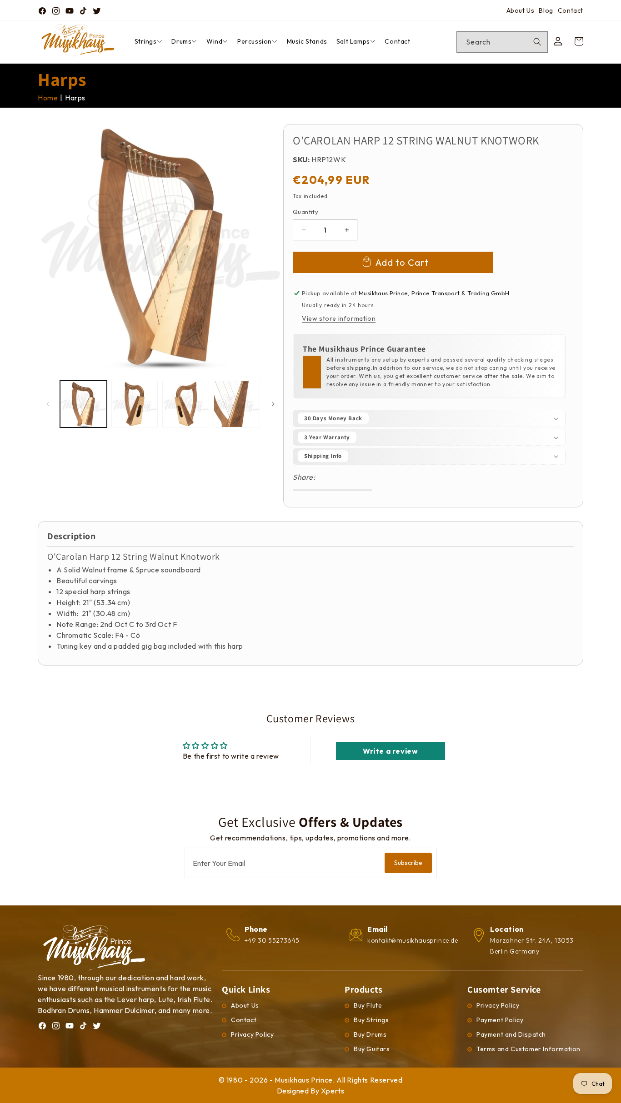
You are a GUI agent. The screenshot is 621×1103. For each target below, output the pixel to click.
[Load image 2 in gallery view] (134, 404)
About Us (520, 10)
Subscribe (408, 863)
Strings (146, 41)
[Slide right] (273, 404)
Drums (181, 41)
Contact (570, 10)
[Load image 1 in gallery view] (83, 404)
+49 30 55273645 (272, 940)
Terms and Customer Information (528, 1049)
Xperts (333, 1090)
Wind (214, 41)
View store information (339, 318)
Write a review (390, 750)
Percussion (254, 41)
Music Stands (307, 41)
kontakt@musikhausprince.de (412, 940)
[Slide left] (48, 404)
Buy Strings (371, 1020)
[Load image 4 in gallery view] (237, 404)
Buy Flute (368, 1005)
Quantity (305, 211)
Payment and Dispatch (511, 1034)
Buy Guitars (372, 1049)
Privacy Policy (252, 1034)
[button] (429, 418)
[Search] (537, 42)
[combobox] (502, 42)
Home (48, 97)
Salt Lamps (353, 41)
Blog (546, 10)
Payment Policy (499, 1020)
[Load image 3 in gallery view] (185, 404)
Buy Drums (370, 1034)
